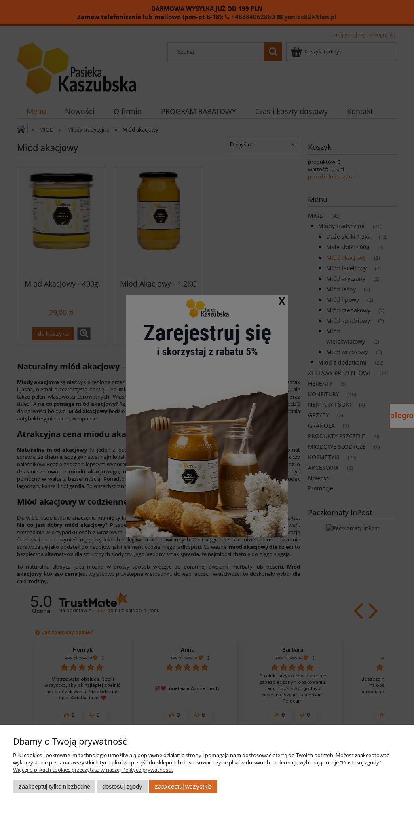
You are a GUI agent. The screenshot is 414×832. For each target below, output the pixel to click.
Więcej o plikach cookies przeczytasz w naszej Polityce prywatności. (93, 769)
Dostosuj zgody (122, 786)
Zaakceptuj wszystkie (183, 786)
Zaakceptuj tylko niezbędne (54, 786)
